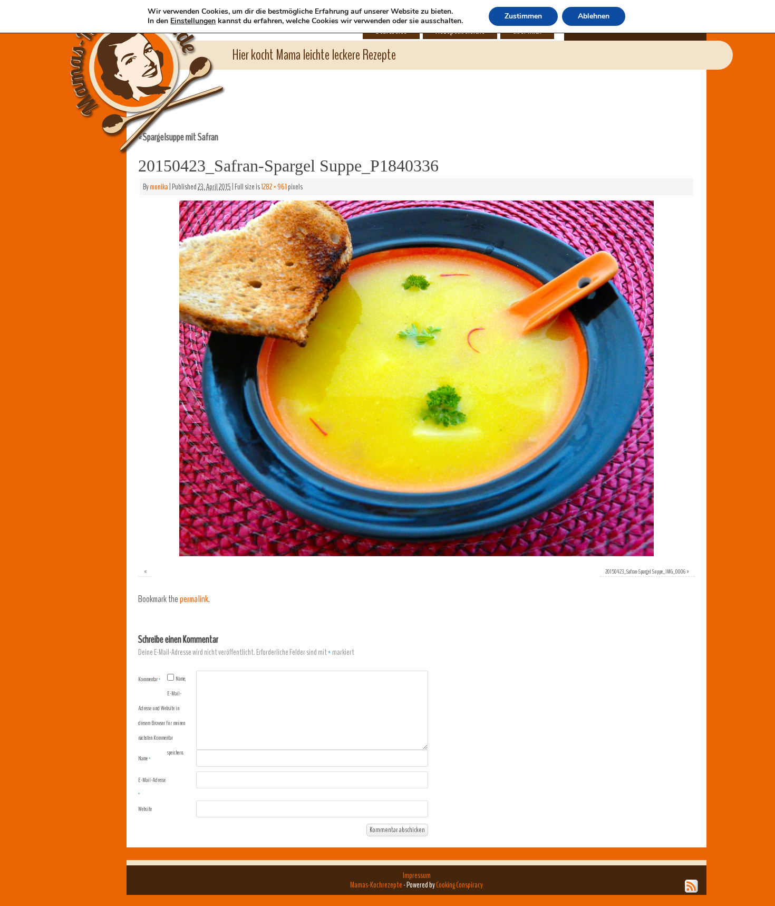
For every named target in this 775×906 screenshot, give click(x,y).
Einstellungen (193, 21)
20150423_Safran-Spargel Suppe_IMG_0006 (645, 571)
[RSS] (692, 886)
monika (159, 187)
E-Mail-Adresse (152, 787)
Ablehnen (593, 16)
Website (145, 809)
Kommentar (149, 679)
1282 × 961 (274, 187)
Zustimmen (523, 16)
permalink (194, 599)
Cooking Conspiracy (459, 885)
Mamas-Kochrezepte (132, 66)
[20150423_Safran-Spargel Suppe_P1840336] (416, 379)
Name (144, 758)
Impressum (417, 875)
